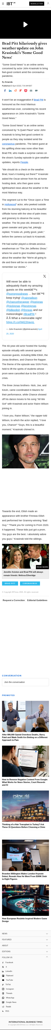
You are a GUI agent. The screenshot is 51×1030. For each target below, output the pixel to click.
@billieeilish (13, 309)
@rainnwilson (29, 297)
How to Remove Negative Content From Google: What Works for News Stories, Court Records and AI (25, 782)
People (24, 162)
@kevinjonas (28, 305)
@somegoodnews (17, 293)
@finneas (26, 309)
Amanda (9, 82)
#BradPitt (29, 314)
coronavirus (8, 144)
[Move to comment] (36, 90)
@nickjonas (13, 305)
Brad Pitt (38, 99)
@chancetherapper (17, 301)
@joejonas (36, 301)
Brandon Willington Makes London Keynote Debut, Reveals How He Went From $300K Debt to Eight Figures (24, 876)
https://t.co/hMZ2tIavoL (20, 322)
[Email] (31, 90)
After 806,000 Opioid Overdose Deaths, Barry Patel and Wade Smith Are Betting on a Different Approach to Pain (24, 737)
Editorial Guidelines (37, 600)
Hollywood (10, 204)
